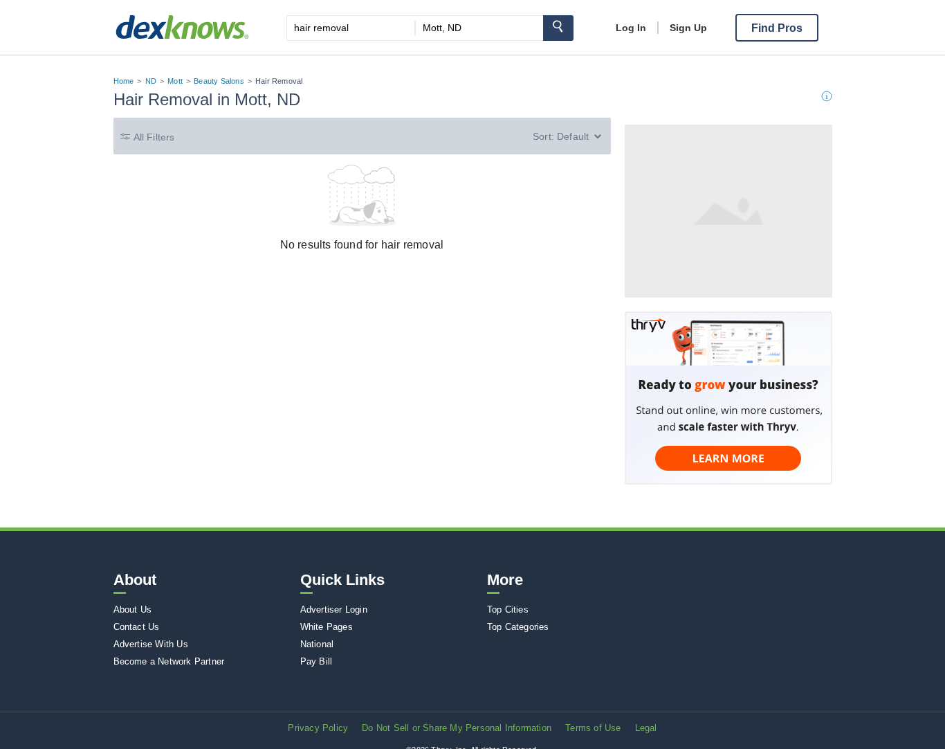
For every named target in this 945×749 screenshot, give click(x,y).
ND (150, 81)
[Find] (558, 28)
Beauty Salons (219, 81)
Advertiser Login (333, 609)
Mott (175, 81)
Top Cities (508, 609)
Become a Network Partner (169, 661)
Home (123, 81)
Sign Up (688, 27)
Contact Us (136, 627)
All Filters (154, 137)
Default (573, 136)
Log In (631, 27)
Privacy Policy (318, 728)
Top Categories (518, 627)
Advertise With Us (150, 644)
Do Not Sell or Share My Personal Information (456, 728)
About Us (132, 609)
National (317, 644)
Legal (646, 728)
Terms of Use (593, 728)
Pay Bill (316, 661)
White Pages (326, 627)
